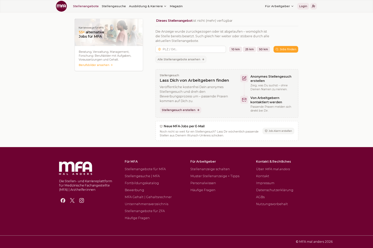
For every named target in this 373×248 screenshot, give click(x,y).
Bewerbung (134, 190)
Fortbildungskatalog (142, 183)
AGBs (260, 197)
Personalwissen (203, 183)
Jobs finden (288, 49)
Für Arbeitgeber (277, 6)
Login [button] (303, 6)
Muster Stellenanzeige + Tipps (214, 176)
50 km (263, 49)
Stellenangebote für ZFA (145, 211)
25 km (249, 49)
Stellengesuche (114, 6)
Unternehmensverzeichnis (146, 204)
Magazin (176, 6)
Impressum (265, 183)
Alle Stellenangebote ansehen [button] (179, 59)
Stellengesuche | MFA (142, 176)
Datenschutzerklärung (274, 190)
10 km (235, 49)
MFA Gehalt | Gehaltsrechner (148, 197)
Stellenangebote (86, 6)
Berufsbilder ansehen (94, 65)
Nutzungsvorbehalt (272, 204)
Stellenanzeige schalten (210, 169)
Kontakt (262, 176)
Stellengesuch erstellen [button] (178, 110)
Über (273, 169)
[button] (313, 6)
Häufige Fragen (137, 218)
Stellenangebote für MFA (145, 169)
